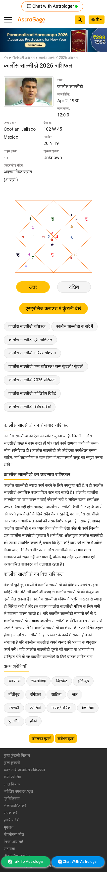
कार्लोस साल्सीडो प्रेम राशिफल (30, 339)
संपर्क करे (10, 812)
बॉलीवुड (14, 694)
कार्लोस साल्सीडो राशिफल (27, 326)
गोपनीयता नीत (14, 834)
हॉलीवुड (83, 680)
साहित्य (56, 694)
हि (98, 19)
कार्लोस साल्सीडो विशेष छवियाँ (29, 406)
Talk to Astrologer (28, 861)
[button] (8, 40)
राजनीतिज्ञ (38, 680)
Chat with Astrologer (51, 6)
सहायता (9, 848)
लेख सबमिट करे (15, 805)
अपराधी (13, 707)
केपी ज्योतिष (12, 777)
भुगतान (8, 827)
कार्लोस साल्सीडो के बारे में (74, 326)
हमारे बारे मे (11, 820)
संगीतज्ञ (35, 694)
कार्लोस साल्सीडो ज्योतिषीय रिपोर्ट (32, 393)
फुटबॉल (13, 721)
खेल (75, 694)
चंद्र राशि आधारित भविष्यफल (24, 770)
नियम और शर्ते (13, 841)
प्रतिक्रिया (12, 798)
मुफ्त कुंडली (12, 762)
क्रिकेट (61, 680)
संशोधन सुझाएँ (65, 738)
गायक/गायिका (61, 707)
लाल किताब (12, 784)
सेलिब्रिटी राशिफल (23, 58)
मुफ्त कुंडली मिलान (17, 755)
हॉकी (33, 721)
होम (6, 58)
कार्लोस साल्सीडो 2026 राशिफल (31, 380)
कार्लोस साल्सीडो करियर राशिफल (32, 353)
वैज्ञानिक (88, 707)
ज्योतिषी (35, 707)
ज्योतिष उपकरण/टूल (18, 791)
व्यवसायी (14, 680)
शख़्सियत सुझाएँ (41, 738)
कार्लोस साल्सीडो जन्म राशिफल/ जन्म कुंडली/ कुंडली (45, 366)
